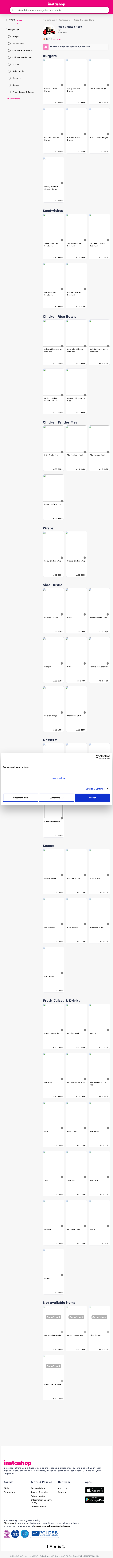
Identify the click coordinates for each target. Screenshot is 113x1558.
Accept (92, 797)
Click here (9, 1523)
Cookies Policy (38, 1506)
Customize (55, 797)
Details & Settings (95, 788)
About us (62, 1488)
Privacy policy (38, 1496)
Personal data (38, 1488)
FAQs (6, 1488)
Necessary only (20, 797)
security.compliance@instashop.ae (52, 1526)
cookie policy (58, 778)
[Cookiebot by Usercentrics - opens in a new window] (98, 757)
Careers (62, 1492)
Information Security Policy (42, 1501)
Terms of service (39, 1492)
